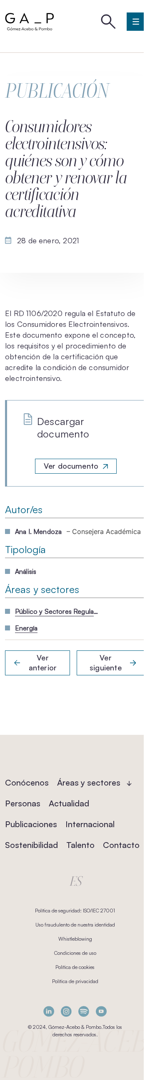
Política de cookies (75, 967)
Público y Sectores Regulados (56, 611)
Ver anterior (43, 662)
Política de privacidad (75, 981)
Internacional (90, 824)
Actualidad (69, 803)
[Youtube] (101, 1011)
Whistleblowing (75, 939)
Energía (26, 628)
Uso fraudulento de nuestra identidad (75, 925)
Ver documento (71, 465)
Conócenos (27, 782)
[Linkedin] (48, 1011)
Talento (80, 845)
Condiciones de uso (75, 953)
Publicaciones (31, 824)
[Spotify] (83, 1011)
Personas (22, 803)
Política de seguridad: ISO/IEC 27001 (75, 910)
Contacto (121, 845)
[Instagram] (66, 1011)
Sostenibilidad (31, 845)
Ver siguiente (106, 662)
